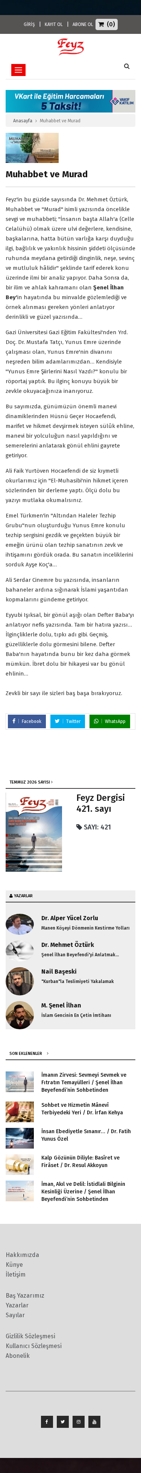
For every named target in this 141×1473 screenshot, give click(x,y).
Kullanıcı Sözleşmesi (34, 1346)
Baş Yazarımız (25, 1295)
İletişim (16, 1274)
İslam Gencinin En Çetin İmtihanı (76, 1015)
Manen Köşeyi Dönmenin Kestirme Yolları (85, 928)
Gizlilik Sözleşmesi (30, 1336)
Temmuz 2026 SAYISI (29, 782)
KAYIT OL (54, 24)
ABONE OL (83, 24)
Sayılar (15, 1315)
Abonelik (18, 1355)
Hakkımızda (22, 1254)
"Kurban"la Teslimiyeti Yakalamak (77, 981)
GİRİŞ (29, 24)
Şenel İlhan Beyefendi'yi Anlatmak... (80, 954)
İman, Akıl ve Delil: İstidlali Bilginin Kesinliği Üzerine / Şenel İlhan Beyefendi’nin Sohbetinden (83, 1191)
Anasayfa (22, 120)
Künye (14, 1264)
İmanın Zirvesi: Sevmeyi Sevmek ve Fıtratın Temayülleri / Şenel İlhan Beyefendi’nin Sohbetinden (83, 1082)
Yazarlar (17, 1305)
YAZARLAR (23, 895)
